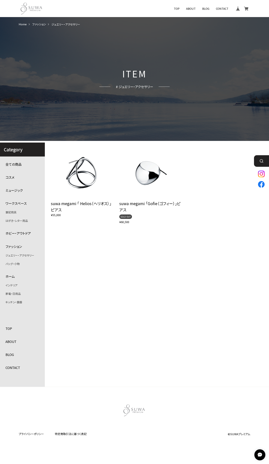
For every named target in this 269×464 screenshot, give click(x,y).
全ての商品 (13, 164)
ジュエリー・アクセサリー (19, 255)
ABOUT (191, 8)
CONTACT (222, 8)
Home (23, 24)
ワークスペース (16, 203)
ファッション (39, 24)
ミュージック (14, 190)
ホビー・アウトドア (18, 233)
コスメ (9, 177)
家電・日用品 (13, 294)
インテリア (11, 285)
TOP (177, 8)
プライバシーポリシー (31, 434)
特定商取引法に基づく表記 (71, 434)
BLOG (205, 8)
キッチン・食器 (13, 302)
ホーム (10, 276)
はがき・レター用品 (16, 221)
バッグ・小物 (12, 264)
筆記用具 (10, 212)
